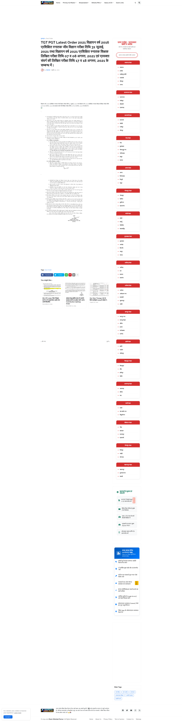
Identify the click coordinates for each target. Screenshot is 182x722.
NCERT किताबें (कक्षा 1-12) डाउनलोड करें (127, 500)
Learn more (17, 713)
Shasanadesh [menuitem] (83, 3)
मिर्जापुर (121, 450)
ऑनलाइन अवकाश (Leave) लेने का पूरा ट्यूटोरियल (128, 604)
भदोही (121, 453)
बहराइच (122, 430)
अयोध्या (121, 290)
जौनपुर (121, 130)
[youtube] (131, 710)
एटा (120, 271)
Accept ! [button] (8, 717)
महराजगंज (122, 206)
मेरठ (121, 142)
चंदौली (121, 123)
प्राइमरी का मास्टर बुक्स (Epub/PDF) (128, 524)
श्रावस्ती (122, 437)
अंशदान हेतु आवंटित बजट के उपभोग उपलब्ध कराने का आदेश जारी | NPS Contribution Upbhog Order (75, 301)
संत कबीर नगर (123, 411)
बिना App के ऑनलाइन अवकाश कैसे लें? (128, 611)
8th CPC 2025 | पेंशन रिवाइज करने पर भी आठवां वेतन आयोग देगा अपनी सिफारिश (51, 300)
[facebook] (122, 710)
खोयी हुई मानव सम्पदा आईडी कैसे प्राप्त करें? (127, 562)
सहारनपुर (122, 469)
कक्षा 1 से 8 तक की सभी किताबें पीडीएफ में (128, 517)
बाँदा (121, 369)
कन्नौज (121, 334)
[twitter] (127, 710)
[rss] (139, 710)
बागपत (121, 160)
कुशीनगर (122, 202)
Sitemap (138, 719)
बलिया (121, 392)
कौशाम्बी (122, 104)
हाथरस (121, 274)
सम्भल (121, 255)
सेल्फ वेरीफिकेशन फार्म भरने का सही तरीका (128, 590)
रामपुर (121, 251)
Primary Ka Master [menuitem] (69, 3)
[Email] (73, 274)
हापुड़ (121, 156)
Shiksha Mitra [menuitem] (96, 3)
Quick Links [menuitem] (120, 3)
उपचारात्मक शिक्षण (119, 695)
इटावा (121, 327)
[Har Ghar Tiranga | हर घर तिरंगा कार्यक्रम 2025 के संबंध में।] (99, 289)
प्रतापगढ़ (122, 107)
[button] (135, 3)
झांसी (121, 346)
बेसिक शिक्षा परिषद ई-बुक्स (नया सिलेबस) (128, 509)
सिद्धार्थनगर (122, 414)
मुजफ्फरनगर (123, 473)
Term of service (119, 719)
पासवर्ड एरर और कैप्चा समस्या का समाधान (127, 583)
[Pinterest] (70, 274)
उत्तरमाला (132, 692)
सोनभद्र (122, 457)
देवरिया (121, 199)
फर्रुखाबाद (122, 330)
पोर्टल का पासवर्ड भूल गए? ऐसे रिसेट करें (127, 576)
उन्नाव (121, 84)
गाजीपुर (121, 127)
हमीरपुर (121, 372)
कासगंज (122, 277)
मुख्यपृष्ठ (43, 38)
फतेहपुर (121, 100)
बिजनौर (121, 248)
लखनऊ (122, 67)
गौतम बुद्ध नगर (123, 149)
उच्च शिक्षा (117, 692)
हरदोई (121, 71)
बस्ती (121, 408)
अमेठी (121, 304)
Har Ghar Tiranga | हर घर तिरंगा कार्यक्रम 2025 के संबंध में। (98, 299)
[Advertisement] (91, 21)
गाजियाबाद (122, 153)
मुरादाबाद (122, 241)
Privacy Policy (108, 719)
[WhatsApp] (66, 274)
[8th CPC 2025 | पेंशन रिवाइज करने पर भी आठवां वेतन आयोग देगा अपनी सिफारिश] (51, 289)
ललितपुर (122, 353)
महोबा (121, 376)
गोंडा (121, 427)
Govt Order (49, 38)
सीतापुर (121, 81)
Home (91, 719)
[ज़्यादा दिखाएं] (77, 274)
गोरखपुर (122, 195)
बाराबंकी (122, 297)
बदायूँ (121, 221)
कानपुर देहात (123, 320)
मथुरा (121, 183)
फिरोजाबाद (122, 176)
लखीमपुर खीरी (123, 74)
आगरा (121, 172)
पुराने (108, 341)
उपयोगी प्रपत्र (129, 695)
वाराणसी (122, 120)
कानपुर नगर (122, 316)
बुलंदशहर (122, 146)
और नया (44, 341)
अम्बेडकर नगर (123, 293)
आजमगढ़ (122, 388)
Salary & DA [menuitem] (108, 3)
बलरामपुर (122, 434)
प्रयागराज (122, 97)
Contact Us (130, 719)
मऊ (121, 395)
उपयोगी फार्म (118, 698)
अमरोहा (121, 244)
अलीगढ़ (121, 267)
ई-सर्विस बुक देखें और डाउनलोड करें (128, 569)
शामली (121, 476)
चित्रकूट (122, 365)
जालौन (121, 349)
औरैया (121, 323)
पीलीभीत (122, 225)
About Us (98, 719)
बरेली (121, 218)
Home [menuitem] (58, 3)
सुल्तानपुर (122, 300)
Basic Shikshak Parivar (56, 719)
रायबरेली (122, 77)
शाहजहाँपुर (122, 228)
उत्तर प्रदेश (125, 692)
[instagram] (135, 710)
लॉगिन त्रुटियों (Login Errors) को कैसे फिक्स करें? (127, 597)
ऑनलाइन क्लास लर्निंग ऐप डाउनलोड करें (128, 532)
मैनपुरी (121, 179)
